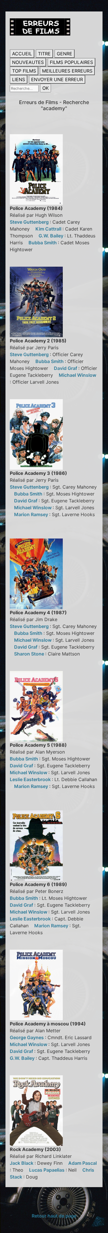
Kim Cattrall (48, 229)
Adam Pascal (82, 1163)
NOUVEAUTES (28, 62)
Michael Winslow (77, 375)
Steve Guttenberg (30, 222)
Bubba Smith (43, 242)
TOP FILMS (24, 71)
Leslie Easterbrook (31, 779)
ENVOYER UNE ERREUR (57, 79)
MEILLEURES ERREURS (67, 71)
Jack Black (22, 1163)
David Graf (66, 368)
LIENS (18, 79)
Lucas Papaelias (47, 1170)
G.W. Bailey (52, 236)
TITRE (44, 53)
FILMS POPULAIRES (71, 62)
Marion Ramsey (31, 514)
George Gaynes (27, 1037)
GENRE (64, 53)
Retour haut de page (54, 1216)
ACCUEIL (22, 53)
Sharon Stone (29, 654)
